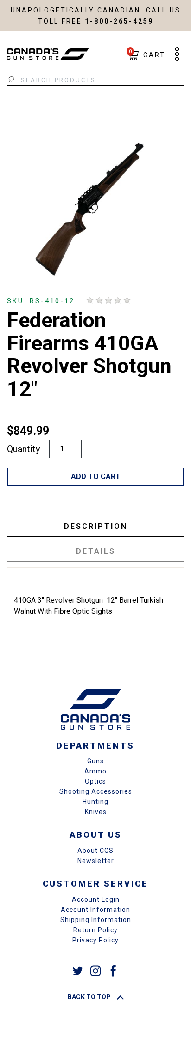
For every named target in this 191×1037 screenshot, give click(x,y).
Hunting (95, 801)
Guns (95, 761)
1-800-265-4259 (119, 21)
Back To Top (90, 997)
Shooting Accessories (95, 791)
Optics (95, 781)
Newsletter (95, 860)
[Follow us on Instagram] (95, 970)
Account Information (95, 909)
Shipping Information (95, 919)
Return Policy (95, 930)
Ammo (95, 771)
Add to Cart (96, 476)
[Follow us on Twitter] (77, 970)
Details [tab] (95, 551)
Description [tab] (95, 526)
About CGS (95, 850)
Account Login (96, 899)
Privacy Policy (95, 940)
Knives (96, 811)
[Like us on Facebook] (113, 970)
